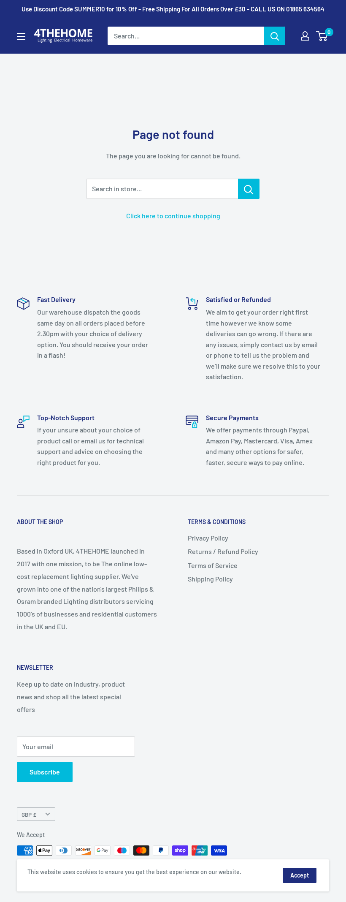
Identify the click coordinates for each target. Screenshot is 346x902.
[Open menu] (21, 36)
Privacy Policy (208, 538)
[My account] (305, 36)
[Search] (274, 36)
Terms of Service (213, 565)
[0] (322, 36)
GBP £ (29, 814)
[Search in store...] (249, 189)
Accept (299, 875)
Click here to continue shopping (173, 216)
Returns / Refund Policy (223, 551)
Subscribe (45, 772)
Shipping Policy (210, 579)
